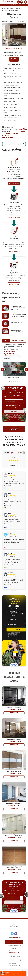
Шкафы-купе (14, 8)
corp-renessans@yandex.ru (14, 945)
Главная (5, 8)
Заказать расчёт (14, 59)
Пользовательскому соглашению (13, 417)
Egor (9, 513)
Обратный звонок (14, 942)
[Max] (15, 665)
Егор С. (10, 533)
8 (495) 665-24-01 (14, 174)
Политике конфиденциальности (13, 416)
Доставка (15, 340)
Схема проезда (14, 952)
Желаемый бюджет (15, 405)
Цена (5, 340)
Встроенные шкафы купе (11, 10)
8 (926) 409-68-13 (15, 176)
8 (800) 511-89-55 (15, 171)
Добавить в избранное (14, 956)
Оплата (21, 340)
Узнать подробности (23, 129)
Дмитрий (10, 572)
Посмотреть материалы (14, 429)
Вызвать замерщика (14, 217)
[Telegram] (12, 665)
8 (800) (14, 938)
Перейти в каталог (14, 284)
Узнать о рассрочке (14, 251)
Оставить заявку (14, 183)
